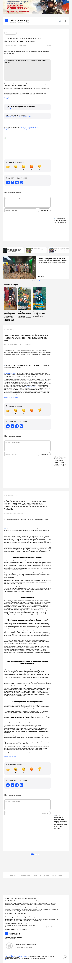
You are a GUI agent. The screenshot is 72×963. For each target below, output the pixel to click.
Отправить (44, 210)
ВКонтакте (30, 127)
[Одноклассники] (12, 182)
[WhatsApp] (21, 182)
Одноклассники (13, 129)
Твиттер (21, 129)
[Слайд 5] (39, 280)
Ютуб (6, 129)
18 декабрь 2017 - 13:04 (10, 344)
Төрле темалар (57, 875)
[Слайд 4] (37, 280)
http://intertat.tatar (10, 756)
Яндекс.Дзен (28, 129)
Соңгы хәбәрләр (24, 875)
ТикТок (36, 127)
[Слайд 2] (34, 280)
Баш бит (13, 875)
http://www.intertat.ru (11, 397)
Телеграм (23, 127)
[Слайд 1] (32, 280)
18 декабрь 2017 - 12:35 (10, 513)
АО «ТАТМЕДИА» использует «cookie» (16, 956)
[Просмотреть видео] (10, 298)
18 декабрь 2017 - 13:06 (10, 45)
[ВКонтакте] (8, 182)
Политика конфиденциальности (15, 959)
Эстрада (9, 329)
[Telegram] (17, 182)
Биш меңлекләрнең (10, 373)
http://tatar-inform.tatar (11, 98)
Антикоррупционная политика (14, 955)
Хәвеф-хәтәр (10, 33)
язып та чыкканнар (31, 386)
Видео (35, 875)
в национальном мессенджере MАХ (18, 117)
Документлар (44, 875)
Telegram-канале (13, 108)
